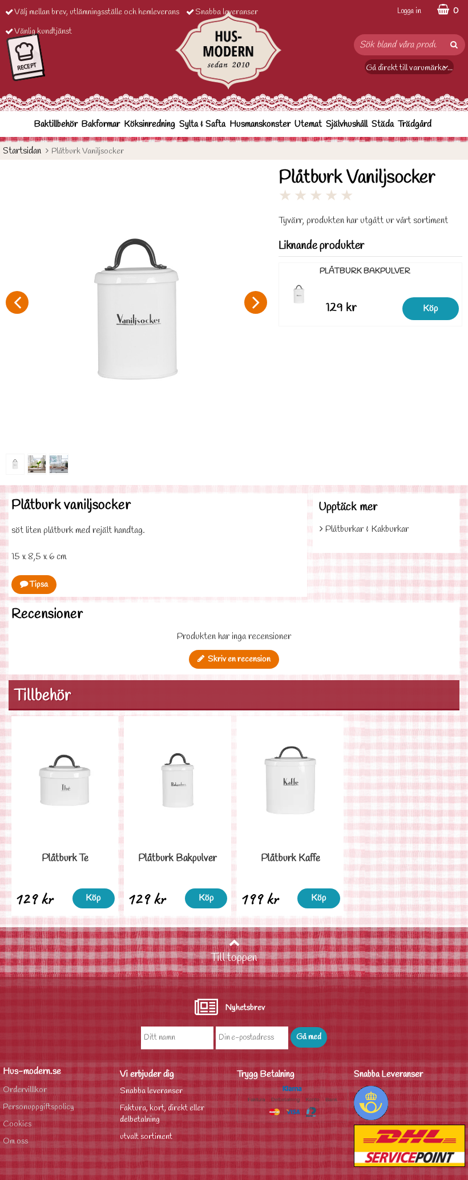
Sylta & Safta (202, 124)
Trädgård (414, 124)
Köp (430, 308)
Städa (383, 124)
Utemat (308, 124)
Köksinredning (149, 124)
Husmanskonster (260, 124)
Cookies (17, 1124)
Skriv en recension (237, 659)
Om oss (15, 1141)
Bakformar (101, 124)
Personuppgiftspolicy (38, 1107)
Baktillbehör (56, 124)
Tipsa (38, 584)
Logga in (409, 11)
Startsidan (22, 151)
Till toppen (234, 958)
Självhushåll (347, 124)
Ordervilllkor (25, 1090)
